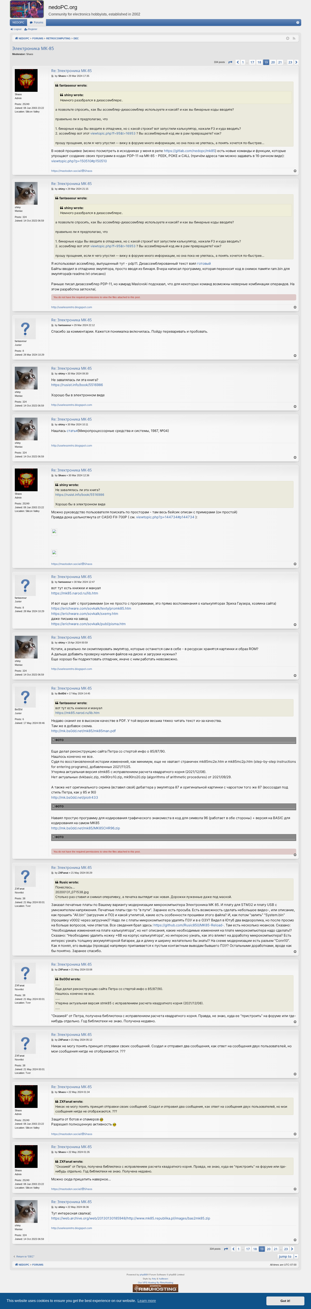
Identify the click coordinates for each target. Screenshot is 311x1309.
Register (32, 29)
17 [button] (252, 62)
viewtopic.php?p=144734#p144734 (165, 517)
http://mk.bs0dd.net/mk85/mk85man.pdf (83, 731)
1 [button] (243, 62)
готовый (204, 263)
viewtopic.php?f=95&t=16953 (112, 133)
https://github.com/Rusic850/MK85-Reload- (188, 925)
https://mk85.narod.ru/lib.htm (74, 593)
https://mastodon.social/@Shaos (71, 170)
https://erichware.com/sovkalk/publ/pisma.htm (88, 624)
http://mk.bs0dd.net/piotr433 (74, 797)
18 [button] (259, 62)
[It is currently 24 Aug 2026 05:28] (287, 38)
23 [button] (290, 62)
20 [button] (273, 62)
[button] (230, 62)
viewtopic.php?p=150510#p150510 (79, 161)
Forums (38, 22)
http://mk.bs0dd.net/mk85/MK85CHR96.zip (85, 828)
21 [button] (280, 62)
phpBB (143, 1274)
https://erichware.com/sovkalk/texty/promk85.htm (91, 608)
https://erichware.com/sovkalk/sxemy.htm (84, 613)
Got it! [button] (285, 1301)
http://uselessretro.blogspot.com (71, 307)
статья (72, 431)
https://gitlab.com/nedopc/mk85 (189, 151)
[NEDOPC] (29, 9)
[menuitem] (297, 22)
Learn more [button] (147, 1301)
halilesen (163, 1278)
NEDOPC (18, 22)
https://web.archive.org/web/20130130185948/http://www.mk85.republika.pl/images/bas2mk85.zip (130, 1218)
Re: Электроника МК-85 (71, 70)
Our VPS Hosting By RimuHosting (155, 1282)
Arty (154, 1278)
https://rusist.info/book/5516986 (77, 385)
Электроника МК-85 (33, 48)
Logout (17, 29)
